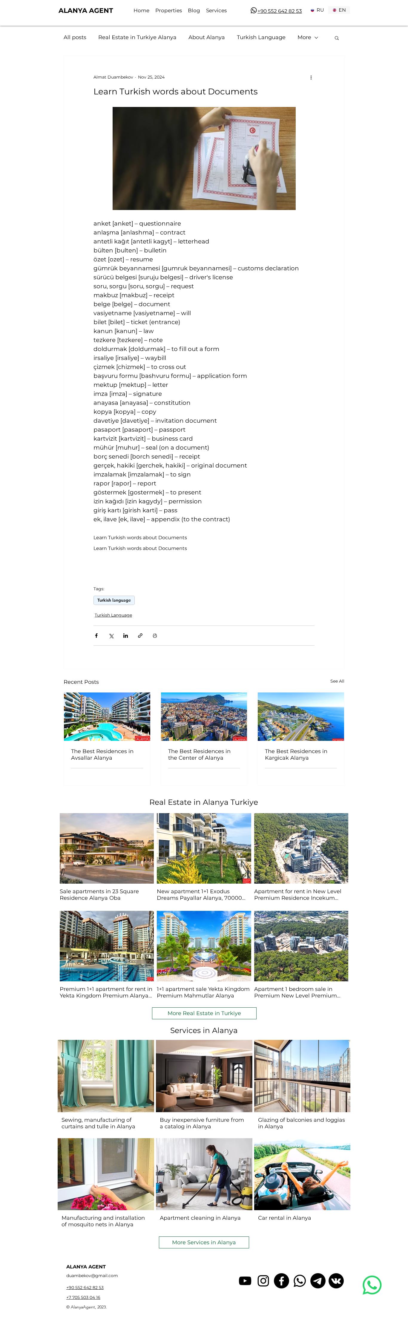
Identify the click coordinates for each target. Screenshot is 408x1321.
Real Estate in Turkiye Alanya (137, 37)
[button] (337, 37)
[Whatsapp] (253, 10)
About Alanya (206, 37)
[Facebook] (281, 1280)
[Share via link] (140, 635)
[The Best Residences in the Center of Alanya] (204, 716)
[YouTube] (245, 1280)
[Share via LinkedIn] (125, 635)
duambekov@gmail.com (92, 1275)
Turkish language (114, 600)
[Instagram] (263, 1280)
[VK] (336, 1280)
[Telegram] (318, 1280)
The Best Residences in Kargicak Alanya (296, 754)
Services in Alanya (204, 1030)
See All (337, 681)
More (304, 37)
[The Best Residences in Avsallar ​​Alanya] (107, 716)
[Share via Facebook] (96, 635)
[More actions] (311, 77)
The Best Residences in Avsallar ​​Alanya (102, 754)
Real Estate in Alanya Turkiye (203, 802)
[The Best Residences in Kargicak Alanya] (301, 716)
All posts (75, 37)
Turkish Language (261, 37)
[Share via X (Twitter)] (111, 635)
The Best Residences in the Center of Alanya (199, 754)
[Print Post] (155, 635)
